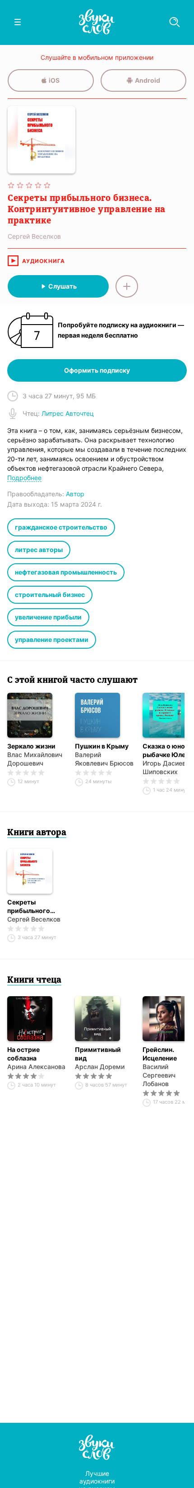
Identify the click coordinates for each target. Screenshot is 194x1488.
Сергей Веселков (33, 919)
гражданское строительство (61, 527)
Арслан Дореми (100, 1066)
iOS (54, 80)
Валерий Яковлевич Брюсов (104, 759)
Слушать (62, 286)
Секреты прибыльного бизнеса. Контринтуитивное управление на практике (36, 906)
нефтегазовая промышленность (66, 572)
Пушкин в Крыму (102, 746)
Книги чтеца (34, 980)
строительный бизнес (50, 594)
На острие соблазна (23, 1054)
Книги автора (36, 833)
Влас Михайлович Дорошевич (34, 759)
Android (147, 80)
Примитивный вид (98, 1054)
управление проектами (51, 639)
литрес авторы (39, 549)
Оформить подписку (97, 370)
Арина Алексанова (36, 1066)
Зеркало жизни (31, 746)
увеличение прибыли (48, 617)
